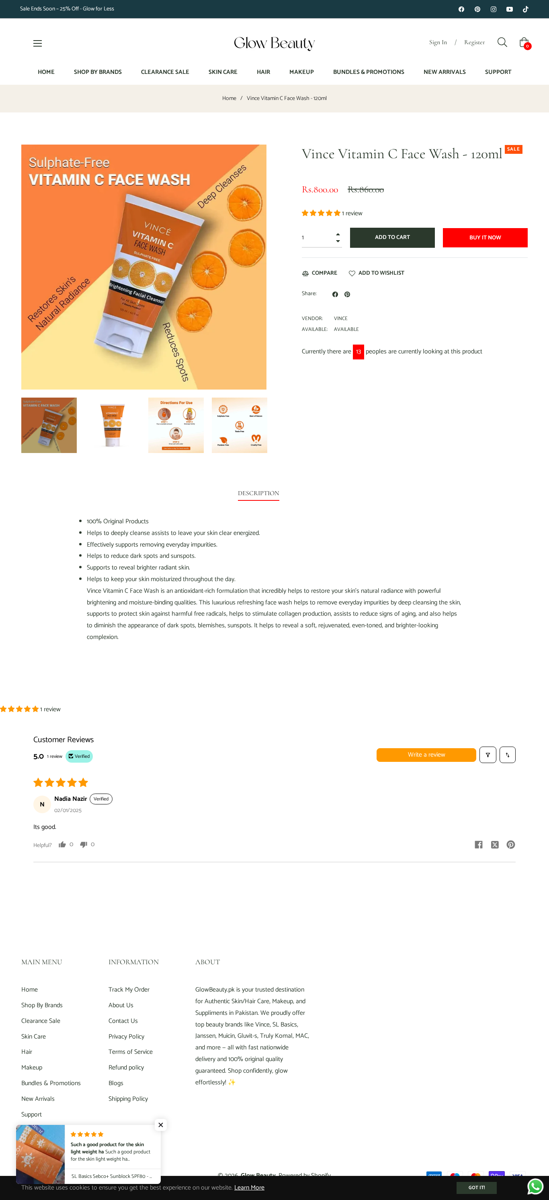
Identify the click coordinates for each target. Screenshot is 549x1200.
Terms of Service (131, 1052)
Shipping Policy (128, 1099)
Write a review (426, 754)
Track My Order (129, 989)
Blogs (116, 1083)
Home (229, 99)
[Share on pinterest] (511, 844)
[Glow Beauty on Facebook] (461, 9)
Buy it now (485, 238)
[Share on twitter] (495, 844)
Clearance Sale (40, 1021)
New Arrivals (38, 1099)
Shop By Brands (42, 1005)
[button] (322, 213)
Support (31, 1114)
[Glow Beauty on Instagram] (493, 9)
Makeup (31, 1067)
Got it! (477, 1188)
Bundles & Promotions (51, 1083)
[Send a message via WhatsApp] (535, 1186)
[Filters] (487, 755)
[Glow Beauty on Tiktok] (525, 9)
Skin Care (33, 1036)
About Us (121, 1005)
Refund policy (126, 1067)
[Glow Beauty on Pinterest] (477, 9)
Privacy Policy (126, 1036)
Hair (26, 1052)
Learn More (249, 1187)
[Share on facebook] (478, 844)
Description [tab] (258, 493)
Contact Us (123, 1021)
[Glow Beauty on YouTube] (509, 9)
